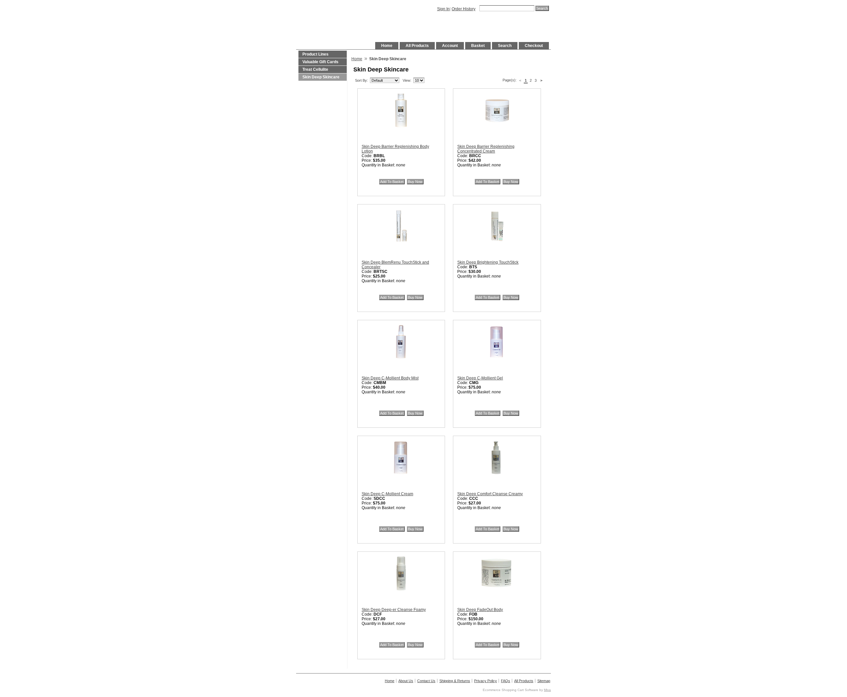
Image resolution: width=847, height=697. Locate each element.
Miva (547, 690)
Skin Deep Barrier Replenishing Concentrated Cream (485, 148)
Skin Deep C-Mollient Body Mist (390, 378)
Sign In (443, 9)
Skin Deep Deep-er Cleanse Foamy (394, 609)
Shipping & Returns (454, 681)
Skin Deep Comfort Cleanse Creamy (490, 494)
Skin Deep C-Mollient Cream (387, 494)
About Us (405, 681)
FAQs (505, 681)
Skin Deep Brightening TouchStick (487, 262)
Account (450, 45)
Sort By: (361, 80)
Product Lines (315, 54)
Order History (463, 9)
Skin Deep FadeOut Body (480, 609)
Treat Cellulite (315, 69)
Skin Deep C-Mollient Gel (480, 378)
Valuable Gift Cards (320, 62)
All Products (417, 45)
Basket (478, 45)
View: (407, 80)
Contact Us (426, 681)
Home (386, 45)
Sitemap (543, 681)
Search (505, 45)
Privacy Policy (485, 681)
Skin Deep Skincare (320, 77)
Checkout (534, 45)
